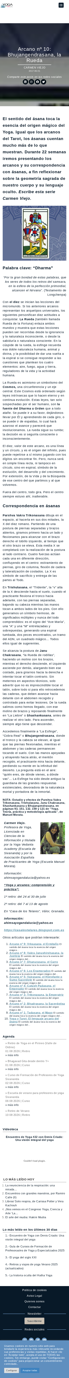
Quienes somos (34, 1301)
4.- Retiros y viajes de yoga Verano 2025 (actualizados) (31, 1266)
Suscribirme (34, 1321)
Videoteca (10, 1129)
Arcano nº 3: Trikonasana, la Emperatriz (36, 994)
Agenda (8, 1036)
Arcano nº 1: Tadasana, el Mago (31, 1012)
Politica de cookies (34, 1290)
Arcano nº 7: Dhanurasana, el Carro (33, 962)
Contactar (34, 1307)
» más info (12, 1055)
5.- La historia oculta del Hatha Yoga (28, 1275)
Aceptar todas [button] (30, 1370)
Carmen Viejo (34, 67)
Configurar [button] (11, 1370)
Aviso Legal (34, 1295)
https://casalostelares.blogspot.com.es (34, 930)
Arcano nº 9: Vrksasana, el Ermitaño (34, 944)
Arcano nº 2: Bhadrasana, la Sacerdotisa (37, 1003)
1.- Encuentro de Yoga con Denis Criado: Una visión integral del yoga (34, 1237)
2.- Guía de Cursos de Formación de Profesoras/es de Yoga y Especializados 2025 (35, 1248)
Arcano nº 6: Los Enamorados (30, 970)
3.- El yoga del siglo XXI (21, 1257)
